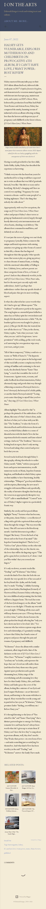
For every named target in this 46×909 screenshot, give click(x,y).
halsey (21, 844)
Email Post (7, 840)
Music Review (35, 849)
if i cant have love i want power (14, 849)
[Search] (40, 26)
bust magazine (13, 844)
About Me (10, 21)
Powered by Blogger (25, 897)
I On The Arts (20, 5)
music (28, 849)
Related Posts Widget (36, 840)
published (7, 853)
